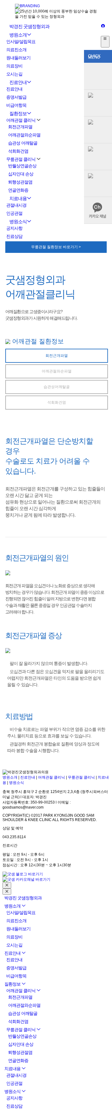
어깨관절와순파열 (24, 134)
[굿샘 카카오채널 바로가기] (26, 879)
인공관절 (14, 213)
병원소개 (18, 34)
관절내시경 (16, 205)
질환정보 (18, 113)
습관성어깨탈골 (57, 387)
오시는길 (14, 73)
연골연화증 (18, 190)
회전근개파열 (20, 126)
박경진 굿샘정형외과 (29, 26)
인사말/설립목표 (20, 41)
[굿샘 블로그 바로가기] (22, 874)
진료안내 (18, 82)
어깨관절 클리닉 (20, 120)
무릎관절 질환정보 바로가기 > (56, 247)
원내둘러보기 (18, 57)
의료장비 (14, 65)
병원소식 (18, 221)
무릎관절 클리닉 (20, 159)
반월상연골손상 (22, 165)
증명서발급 (16, 97)
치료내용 (18, 198)
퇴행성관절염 (20, 182)
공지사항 (14, 228)
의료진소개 (16, 49)
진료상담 (14, 236)
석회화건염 (18, 151)
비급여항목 (16, 105)
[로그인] (103, 26)
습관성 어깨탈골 (22, 142)
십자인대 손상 (20, 173)
